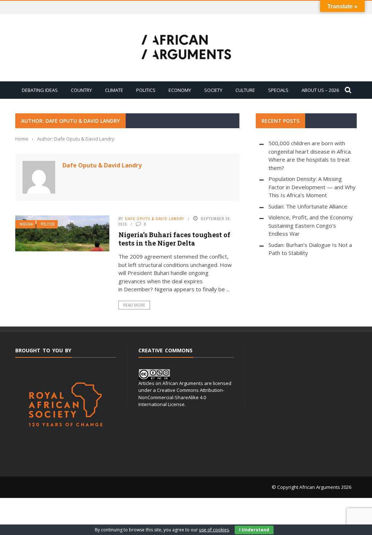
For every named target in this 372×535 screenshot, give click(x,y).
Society (213, 90)
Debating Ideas (40, 90)
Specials (278, 90)
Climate (114, 90)
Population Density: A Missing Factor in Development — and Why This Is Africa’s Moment (312, 187)
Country (81, 90)
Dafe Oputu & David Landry (102, 165)
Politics (145, 90)
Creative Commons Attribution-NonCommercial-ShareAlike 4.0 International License (181, 397)
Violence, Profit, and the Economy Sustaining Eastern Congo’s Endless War (310, 225)
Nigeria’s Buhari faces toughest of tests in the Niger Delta (174, 238)
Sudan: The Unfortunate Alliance (307, 206)
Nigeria (26, 224)
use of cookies (214, 530)
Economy (180, 90)
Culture (245, 90)
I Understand (254, 530)
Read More (134, 305)
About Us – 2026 (320, 90)
